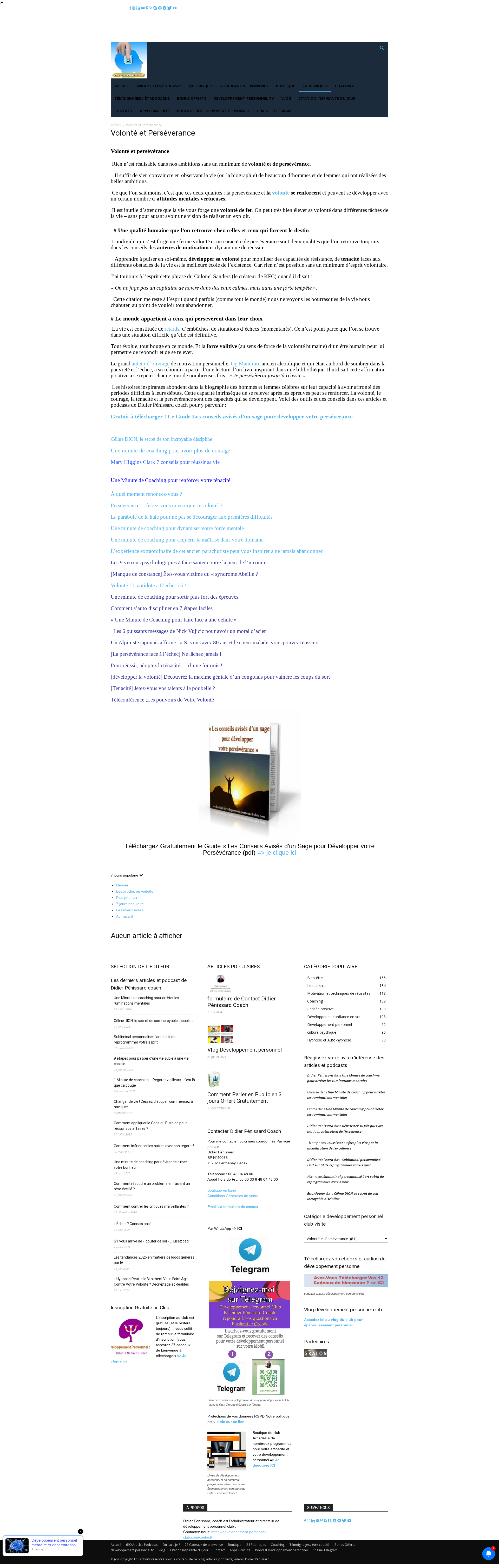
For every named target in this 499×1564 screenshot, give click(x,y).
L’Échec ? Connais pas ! (132, 1224)
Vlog (286, 98)
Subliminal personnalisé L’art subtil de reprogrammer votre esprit (144, 1039)
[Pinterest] (147, 8)
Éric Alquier (316, 1193)
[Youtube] (174, 8)
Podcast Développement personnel (213, 110)
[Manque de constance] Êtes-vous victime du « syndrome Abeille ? (185, 574)
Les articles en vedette (134, 891)
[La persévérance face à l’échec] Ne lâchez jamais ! (166, 654)
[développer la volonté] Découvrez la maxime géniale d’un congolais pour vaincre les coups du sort (220, 677)
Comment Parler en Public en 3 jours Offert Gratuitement (244, 1097)
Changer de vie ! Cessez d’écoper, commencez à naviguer (153, 1104)
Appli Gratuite (155, 110)
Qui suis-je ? (200, 85)
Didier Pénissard (320, 1075)
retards (172, 329)
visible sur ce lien (229, 1422)
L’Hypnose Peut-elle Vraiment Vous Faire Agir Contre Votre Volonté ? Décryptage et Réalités (151, 1281)
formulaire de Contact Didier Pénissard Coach (241, 1001)
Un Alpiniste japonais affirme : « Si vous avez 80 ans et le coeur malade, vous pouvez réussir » (215, 642)
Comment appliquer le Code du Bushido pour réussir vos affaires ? (150, 1126)
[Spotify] (160, 8)
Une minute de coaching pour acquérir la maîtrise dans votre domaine (187, 540)
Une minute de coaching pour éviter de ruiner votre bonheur (150, 1164)
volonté (281, 193)
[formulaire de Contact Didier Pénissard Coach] (249, 983)
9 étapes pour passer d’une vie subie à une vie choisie (151, 1061)
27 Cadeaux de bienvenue (244, 85)
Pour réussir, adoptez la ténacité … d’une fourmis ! (166, 665)
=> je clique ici (276, 852)
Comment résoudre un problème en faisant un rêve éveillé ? (152, 1186)
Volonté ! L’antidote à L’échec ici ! (149, 585)
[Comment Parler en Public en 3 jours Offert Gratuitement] (249, 1079)
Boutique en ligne (221, 1190)
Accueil (121, 85)
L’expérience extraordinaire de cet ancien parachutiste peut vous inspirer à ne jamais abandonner (217, 551)
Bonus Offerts (191, 98)
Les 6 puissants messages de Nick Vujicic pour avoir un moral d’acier (189, 631)
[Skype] (155, 8)
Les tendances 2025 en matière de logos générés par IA (154, 1260)
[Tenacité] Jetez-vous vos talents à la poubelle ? (163, 688)
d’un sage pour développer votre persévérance (233, 416)
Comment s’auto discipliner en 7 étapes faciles (162, 608)
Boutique (285, 85)
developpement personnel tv (244, 98)
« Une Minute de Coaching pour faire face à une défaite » (174, 620)
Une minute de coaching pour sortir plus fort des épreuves (174, 597)
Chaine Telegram (274, 110)
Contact (123, 110)
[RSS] (151, 8)
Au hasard (124, 916)
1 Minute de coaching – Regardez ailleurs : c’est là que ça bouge (154, 1082)
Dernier (122, 885)
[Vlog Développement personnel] (249, 1034)
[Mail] (143, 8)
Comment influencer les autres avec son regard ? (154, 1146)
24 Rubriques (315, 85)
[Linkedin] (138, 8)
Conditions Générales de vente (232, 1196)
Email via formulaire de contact (233, 1207)
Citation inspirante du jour (327, 98)
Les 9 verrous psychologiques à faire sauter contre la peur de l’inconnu (189, 562)
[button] (382, 48)
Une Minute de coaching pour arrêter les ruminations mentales (146, 1000)
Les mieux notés (129, 910)
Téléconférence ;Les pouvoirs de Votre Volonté (162, 700)
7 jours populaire (130, 904)
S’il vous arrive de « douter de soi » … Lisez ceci (151, 1241)
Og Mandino (245, 363)
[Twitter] (170, 8)
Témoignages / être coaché (142, 98)
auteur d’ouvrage (150, 363)
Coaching (344, 85)
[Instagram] (134, 8)
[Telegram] (165, 8)
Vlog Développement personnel (244, 1050)
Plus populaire (128, 897)
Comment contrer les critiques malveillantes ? (151, 1206)
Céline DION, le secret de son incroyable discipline (154, 1021)
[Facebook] (130, 8)
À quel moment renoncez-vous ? (146, 494)
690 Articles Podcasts (159, 85)
